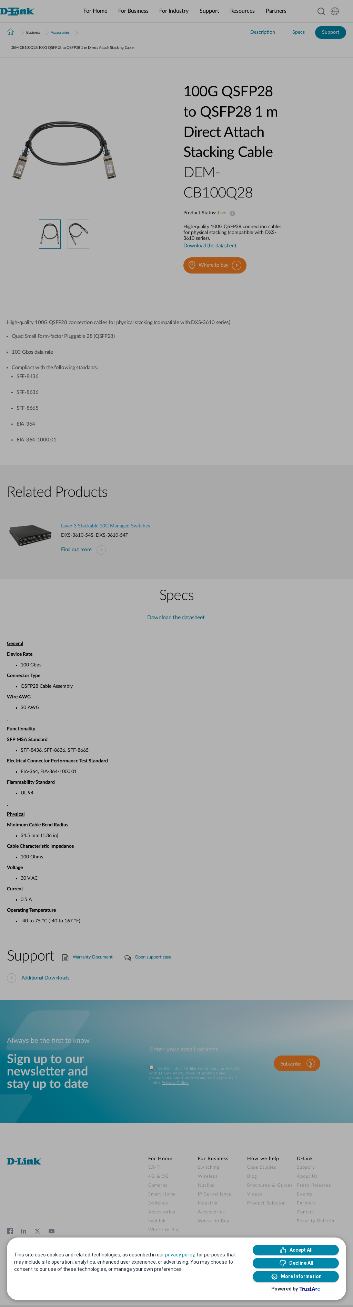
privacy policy (179, 1254)
